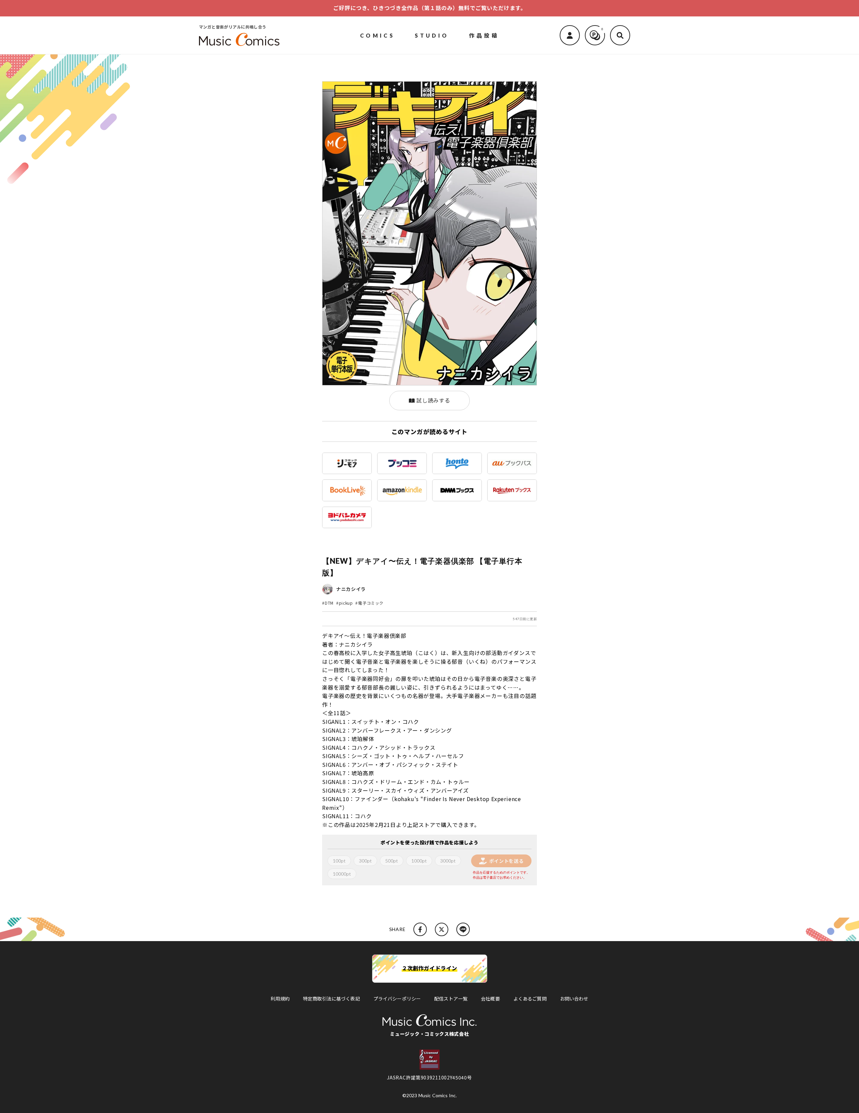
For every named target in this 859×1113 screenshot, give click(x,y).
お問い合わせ (574, 998)
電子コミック (371, 603)
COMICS (377, 35)
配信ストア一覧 (450, 998)
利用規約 (280, 998)
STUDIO (432, 35)
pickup (346, 603)
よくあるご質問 (530, 998)
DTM (329, 603)
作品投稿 (484, 35)
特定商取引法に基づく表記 (331, 998)
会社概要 (490, 998)
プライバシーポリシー (397, 998)
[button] (620, 35)
